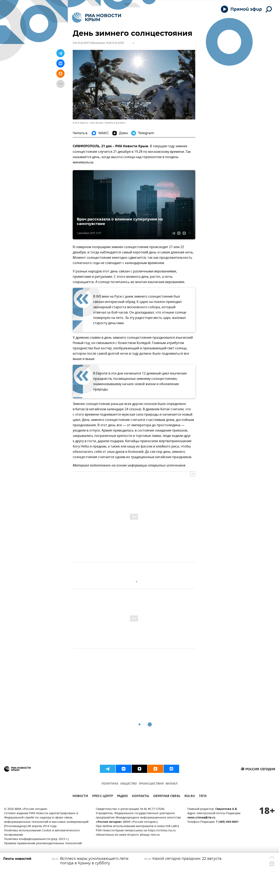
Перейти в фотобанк (115, 122)
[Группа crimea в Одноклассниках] (155, 769)
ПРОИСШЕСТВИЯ (151, 783)
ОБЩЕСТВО (128, 783)
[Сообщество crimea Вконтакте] (123, 769)
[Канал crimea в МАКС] (171, 769)
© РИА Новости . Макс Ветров (88, 122)
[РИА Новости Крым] (96, 17)
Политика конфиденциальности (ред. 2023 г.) (36, 839)
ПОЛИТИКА (110, 783)
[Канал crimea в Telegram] (107, 769)
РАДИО (122, 796)
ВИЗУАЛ (171, 783)
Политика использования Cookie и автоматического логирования (42, 832)
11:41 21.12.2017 (81, 42)
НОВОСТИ (80, 796)
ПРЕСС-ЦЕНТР (102, 796)
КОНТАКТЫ (140, 796)
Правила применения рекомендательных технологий (43, 843)
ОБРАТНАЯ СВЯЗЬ (166, 796)
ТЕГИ (202, 796)
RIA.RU (189, 796)
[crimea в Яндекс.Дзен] (139, 769)
